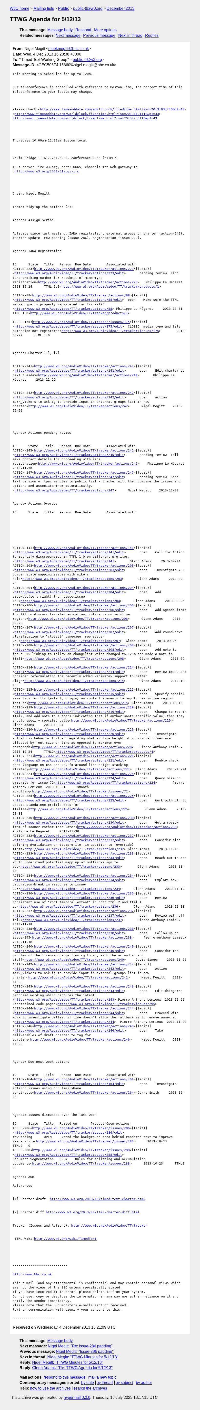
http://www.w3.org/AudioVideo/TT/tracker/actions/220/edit (69, 734)
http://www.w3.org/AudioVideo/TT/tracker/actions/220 (84, 729)
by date (87, 1383)
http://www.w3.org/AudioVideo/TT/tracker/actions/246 (84, 1026)
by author (144, 1383)
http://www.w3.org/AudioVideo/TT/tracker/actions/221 (84, 756)
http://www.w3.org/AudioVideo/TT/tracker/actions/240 (84, 946)
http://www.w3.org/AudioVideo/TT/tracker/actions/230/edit (69, 822)
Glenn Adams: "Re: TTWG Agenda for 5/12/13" (72, 1368)
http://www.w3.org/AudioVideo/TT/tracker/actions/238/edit (69, 933)
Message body (60, 30)
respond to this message (64, 1377)
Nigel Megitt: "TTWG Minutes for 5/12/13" (82, 1357)
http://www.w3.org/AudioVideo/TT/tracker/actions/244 (84, 1008)
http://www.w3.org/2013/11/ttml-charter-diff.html (93, 1212)
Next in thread (130, 35)
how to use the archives (50, 1388)
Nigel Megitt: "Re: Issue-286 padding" (80, 1346)
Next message (68, 35)
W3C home (19, 8)
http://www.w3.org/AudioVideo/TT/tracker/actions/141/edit (69, 552)
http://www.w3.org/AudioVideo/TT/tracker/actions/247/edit (69, 477)
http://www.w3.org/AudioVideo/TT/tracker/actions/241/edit (69, 370)
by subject (124, 1383)
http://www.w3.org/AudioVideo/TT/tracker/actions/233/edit (69, 858)
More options (105, 30)
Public (63, 8)
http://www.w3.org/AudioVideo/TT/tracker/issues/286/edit (68, 1132)
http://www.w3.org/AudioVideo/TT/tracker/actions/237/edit (69, 915)
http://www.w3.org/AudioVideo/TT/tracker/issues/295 (106, 1004)
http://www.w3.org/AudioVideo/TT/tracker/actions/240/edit (69, 951)
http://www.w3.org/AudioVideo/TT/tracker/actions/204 (84, 588)
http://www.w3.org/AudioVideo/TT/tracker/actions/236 (84, 893)
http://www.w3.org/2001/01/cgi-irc (47, 171)
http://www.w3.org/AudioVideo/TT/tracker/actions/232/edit (69, 840)
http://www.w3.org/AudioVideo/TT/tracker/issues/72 (80, 791)
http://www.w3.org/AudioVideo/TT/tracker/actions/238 (84, 929)
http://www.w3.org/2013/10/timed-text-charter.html (97, 1199)
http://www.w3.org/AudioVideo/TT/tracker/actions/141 (84, 548)
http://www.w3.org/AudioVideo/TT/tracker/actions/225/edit (69, 800)
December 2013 (120, 8)
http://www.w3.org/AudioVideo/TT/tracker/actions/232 (84, 835)
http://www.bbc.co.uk (32, 1274)
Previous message (99, 35)
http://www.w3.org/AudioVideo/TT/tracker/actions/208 (84, 645)
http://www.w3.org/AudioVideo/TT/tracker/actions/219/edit (69, 712)
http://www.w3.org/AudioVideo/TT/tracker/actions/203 (84, 565)
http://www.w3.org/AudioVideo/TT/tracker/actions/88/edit (68, 299)
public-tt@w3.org (87, 8)
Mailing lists (43, 8)
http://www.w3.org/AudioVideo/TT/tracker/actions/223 (84, 269)
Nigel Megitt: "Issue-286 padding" (85, 1351)
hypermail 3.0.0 (77, 1397)
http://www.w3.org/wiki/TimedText (65, 1239)
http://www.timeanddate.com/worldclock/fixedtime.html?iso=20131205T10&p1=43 (85, 118)
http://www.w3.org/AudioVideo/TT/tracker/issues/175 (81, 322)
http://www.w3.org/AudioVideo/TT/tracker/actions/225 (84, 796)
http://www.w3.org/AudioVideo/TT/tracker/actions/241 (84, 366)
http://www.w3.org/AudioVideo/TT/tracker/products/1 (110, 286)
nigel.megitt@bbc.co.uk (68, 49)
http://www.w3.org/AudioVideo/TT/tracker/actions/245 (84, 450)
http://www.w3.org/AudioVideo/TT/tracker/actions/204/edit (69, 592)
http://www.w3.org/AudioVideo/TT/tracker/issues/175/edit (68, 326)
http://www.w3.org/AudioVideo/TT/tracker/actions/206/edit (69, 610)
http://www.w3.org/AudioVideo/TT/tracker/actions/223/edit (69, 273)
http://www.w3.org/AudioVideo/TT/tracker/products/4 (104, 751)
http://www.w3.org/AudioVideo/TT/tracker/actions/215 (84, 689)
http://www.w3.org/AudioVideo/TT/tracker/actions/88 (81, 295)
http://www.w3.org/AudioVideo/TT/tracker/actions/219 (84, 707)
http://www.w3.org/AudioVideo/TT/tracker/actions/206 (84, 605)
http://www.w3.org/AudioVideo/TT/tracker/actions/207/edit (69, 632)
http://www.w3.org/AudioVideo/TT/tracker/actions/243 (84, 986)
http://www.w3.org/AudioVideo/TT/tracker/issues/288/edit (68, 1154)
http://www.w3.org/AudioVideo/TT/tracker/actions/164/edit (69, 1084)
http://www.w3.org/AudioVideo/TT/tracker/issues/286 (81, 1128)
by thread (105, 1383)
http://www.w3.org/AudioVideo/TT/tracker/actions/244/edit (69, 1013)
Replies (152, 35)
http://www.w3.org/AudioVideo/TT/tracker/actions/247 (84, 472)
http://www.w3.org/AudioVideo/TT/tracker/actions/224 (84, 774)
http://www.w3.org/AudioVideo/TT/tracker (109, 1225)
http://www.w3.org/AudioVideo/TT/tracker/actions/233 (84, 853)
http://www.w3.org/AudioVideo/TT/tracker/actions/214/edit (69, 672)
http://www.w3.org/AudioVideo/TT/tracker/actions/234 (84, 875)
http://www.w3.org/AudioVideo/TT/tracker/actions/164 (84, 1079)
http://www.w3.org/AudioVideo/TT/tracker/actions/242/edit (69, 397)
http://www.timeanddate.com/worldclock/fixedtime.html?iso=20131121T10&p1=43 (87, 114)
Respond (83, 30)
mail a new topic (102, 1377)
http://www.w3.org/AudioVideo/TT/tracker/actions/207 (84, 627)
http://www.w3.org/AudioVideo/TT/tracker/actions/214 (84, 667)
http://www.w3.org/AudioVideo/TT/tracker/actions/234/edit (69, 880)
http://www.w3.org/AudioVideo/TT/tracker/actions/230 (84, 818)
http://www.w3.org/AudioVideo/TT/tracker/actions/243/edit (69, 991)
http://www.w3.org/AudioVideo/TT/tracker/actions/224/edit (69, 778)
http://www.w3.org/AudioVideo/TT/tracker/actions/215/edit (69, 694)
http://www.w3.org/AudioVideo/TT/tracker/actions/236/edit (69, 898)
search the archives (90, 1388)
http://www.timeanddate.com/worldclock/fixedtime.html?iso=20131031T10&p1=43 (112, 109)
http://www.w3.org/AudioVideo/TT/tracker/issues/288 (81, 1150)
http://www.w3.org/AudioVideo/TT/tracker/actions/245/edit (69, 455)
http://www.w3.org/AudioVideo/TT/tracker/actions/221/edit (69, 760)
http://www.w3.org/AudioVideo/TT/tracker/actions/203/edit (69, 570)
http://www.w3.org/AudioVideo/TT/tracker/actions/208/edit (69, 649)
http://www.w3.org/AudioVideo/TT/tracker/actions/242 (84, 393)
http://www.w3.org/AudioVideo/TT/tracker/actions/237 (84, 911)
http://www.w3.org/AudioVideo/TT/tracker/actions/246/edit (69, 1030)
